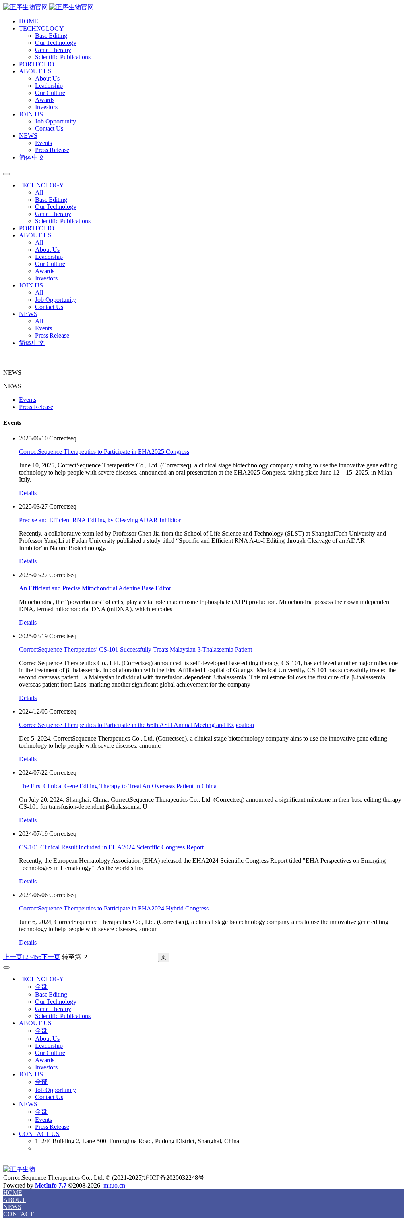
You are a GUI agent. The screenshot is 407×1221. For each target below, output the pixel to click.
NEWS (28, 135)
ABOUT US (35, 71)
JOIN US (31, 114)
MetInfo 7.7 (50, 1185)
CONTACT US (39, 1133)
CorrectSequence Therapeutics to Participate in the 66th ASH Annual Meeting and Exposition (136, 724)
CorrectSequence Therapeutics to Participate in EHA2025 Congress (104, 451)
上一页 (12, 956)
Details (28, 493)
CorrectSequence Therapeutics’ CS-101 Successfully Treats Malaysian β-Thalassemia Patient (135, 649)
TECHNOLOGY (41, 28)
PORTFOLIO (36, 64)
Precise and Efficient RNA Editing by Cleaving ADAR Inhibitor (100, 520)
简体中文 (32, 157)
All (39, 192)
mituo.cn (114, 1185)
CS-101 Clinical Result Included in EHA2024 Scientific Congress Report (111, 847)
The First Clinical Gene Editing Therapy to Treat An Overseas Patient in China (118, 786)
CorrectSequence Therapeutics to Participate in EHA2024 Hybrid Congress (114, 908)
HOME (28, 21)
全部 (41, 986)
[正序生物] (203, 7)
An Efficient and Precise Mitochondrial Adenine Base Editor (95, 588)
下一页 (50, 956)
